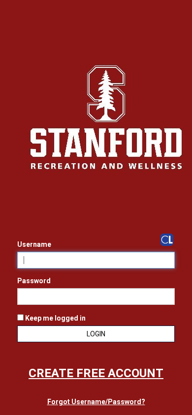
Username (34, 244)
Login (96, 334)
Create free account (96, 373)
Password (34, 281)
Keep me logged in (55, 318)
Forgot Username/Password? (96, 402)
